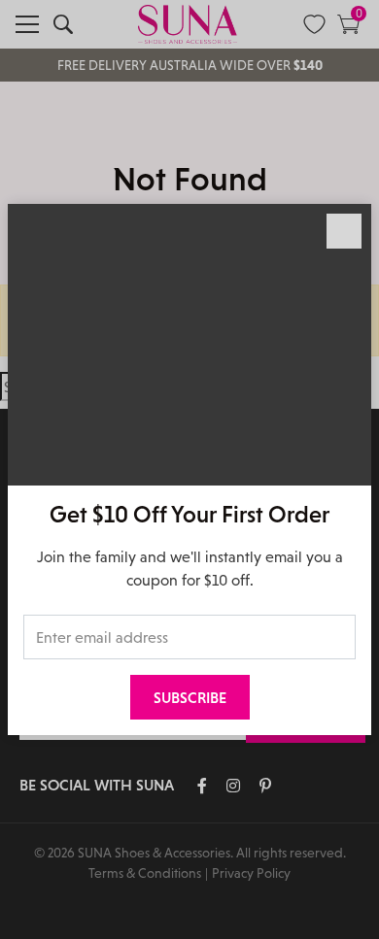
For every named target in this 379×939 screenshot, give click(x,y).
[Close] (344, 231)
